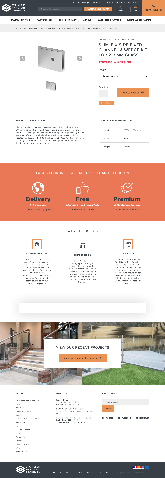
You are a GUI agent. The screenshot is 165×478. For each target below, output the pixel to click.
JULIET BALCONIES (44, 20)
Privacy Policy (21, 437)
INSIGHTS (126, 3)
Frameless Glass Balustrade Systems (46, 28)
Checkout (20, 408)
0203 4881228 (79, 422)
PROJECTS (118, 3)
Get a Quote (106, 103)
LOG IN (120, 11)
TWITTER (109, 418)
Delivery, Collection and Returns (29, 419)
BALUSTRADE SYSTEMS (20, 20)
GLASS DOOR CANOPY (68, 20)
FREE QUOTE (87, 3)
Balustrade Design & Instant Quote (82, 205)
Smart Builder (22, 451)
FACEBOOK (126, 418)
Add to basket (130, 92)
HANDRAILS (86, 20)
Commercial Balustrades (26, 411)
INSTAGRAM (144, 418)
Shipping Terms (22, 444)
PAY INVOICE (76, 3)
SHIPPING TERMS (101, 473)
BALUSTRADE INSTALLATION (103, 3)
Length (102, 69)
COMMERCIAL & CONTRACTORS (138, 20)
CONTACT (135, 3)
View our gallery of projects (80, 358)
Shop (26, 28)
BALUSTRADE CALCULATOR (97, 9)
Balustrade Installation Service (29, 401)
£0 (136, 11)
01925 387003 (72, 420)
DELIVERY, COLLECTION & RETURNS (78, 473)
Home (18, 28)
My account (21, 433)
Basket (19, 404)
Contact (19, 415)
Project (19, 440)
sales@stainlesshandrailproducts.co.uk (77, 418)
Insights (19, 426)
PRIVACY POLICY (55, 473)
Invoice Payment (23, 430)
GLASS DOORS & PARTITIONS (109, 20)
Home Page (20, 422)
